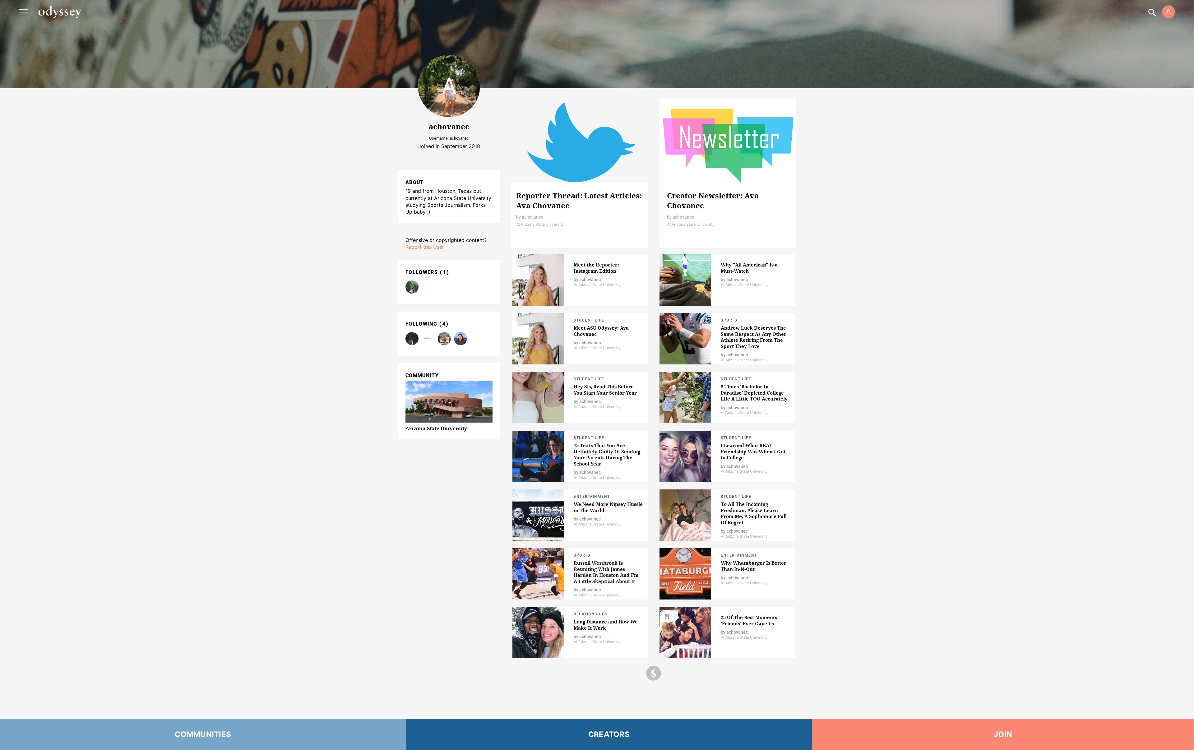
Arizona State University (436, 428)
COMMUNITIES (203, 734)
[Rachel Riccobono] (412, 287)
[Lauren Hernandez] (460, 338)
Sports (729, 320)
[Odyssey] (59, 11)
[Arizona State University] (444, 338)
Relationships (591, 614)
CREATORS (609, 734)
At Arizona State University (540, 224)
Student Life (589, 320)
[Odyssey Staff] (412, 338)
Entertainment (592, 496)
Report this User (424, 247)
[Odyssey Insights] (428, 338)
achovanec (532, 217)
